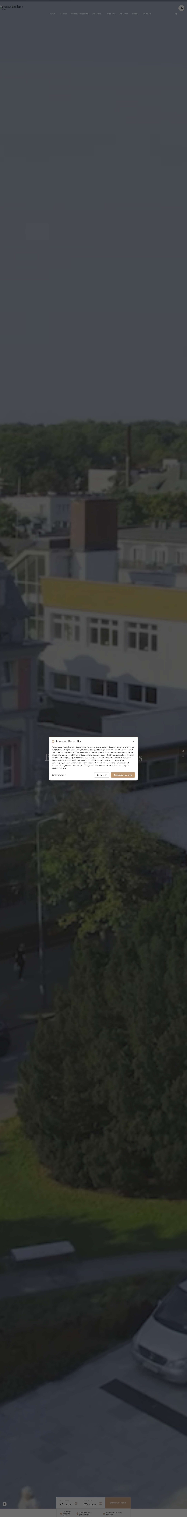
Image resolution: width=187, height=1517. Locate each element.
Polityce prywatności (83, 752)
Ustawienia (101, 775)
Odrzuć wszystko (59, 775)
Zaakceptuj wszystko (123, 775)
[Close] (133, 742)
